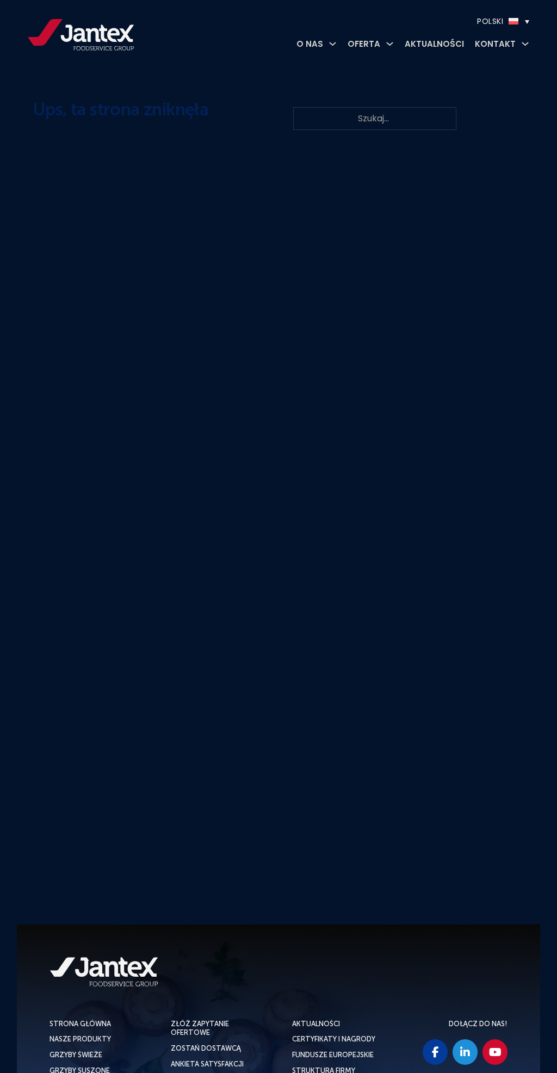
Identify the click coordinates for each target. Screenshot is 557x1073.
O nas (309, 44)
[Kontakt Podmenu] (525, 44)
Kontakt (495, 44)
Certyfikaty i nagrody (333, 1039)
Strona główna (80, 1024)
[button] (470, 21)
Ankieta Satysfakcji (207, 1064)
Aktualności (434, 44)
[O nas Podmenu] (333, 44)
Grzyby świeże (75, 1055)
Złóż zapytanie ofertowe (200, 1028)
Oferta (364, 44)
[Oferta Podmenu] (390, 44)
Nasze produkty (80, 1039)
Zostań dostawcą (206, 1048)
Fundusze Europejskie (333, 1055)
